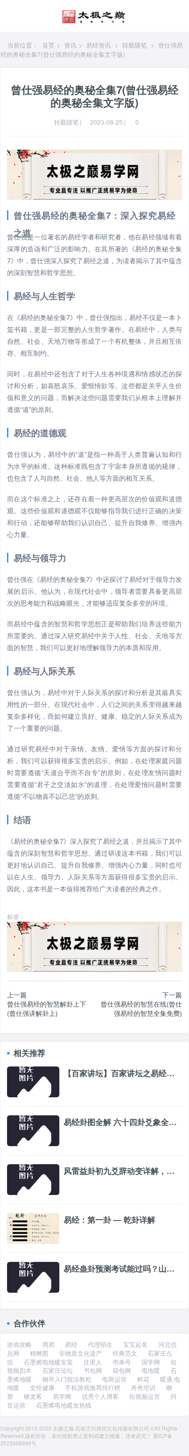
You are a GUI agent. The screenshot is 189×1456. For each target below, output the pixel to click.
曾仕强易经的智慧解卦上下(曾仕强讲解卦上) (46, 1008)
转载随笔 (134, 44)
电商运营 (114, 1379)
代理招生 (100, 1344)
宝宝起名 (135, 1344)
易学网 (62, 1396)
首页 (48, 44)
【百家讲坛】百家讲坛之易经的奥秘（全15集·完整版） (123, 1073)
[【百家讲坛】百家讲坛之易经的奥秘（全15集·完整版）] (33, 1081)
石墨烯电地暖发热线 (63, 1405)
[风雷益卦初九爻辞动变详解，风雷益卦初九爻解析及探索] (33, 1178)
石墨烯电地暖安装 (48, 1361)
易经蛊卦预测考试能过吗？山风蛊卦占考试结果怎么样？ (123, 1269)
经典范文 (125, 1353)
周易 (48, 1344)
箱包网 (122, 1370)
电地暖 (151, 1370)
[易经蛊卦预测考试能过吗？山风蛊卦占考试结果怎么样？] (33, 1276)
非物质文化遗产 (80, 1353)
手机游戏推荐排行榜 (92, 1387)
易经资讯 (98, 44)
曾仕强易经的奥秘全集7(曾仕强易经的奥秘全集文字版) (91, 49)
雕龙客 (33, 1396)
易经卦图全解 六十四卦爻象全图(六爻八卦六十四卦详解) (123, 1122)
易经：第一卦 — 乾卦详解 (109, 1220)
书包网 (93, 1370)
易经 (71, 1344)
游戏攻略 (19, 1344)
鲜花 (143, 1379)
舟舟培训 (143, 1387)
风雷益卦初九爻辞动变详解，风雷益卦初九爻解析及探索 (123, 1171)
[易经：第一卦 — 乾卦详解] (33, 1227)
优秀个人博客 (100, 1396)
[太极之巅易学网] (94, 14)
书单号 (122, 1361)
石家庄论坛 (57, 1370)
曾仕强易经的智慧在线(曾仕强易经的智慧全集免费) (141, 1008)
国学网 (151, 1361)
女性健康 (42, 1387)
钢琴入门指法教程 (66, 1379)
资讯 (70, 44)
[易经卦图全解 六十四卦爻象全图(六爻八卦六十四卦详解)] (33, 1129)
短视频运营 (144, 1396)
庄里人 (93, 1361)
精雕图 (39, 1353)
